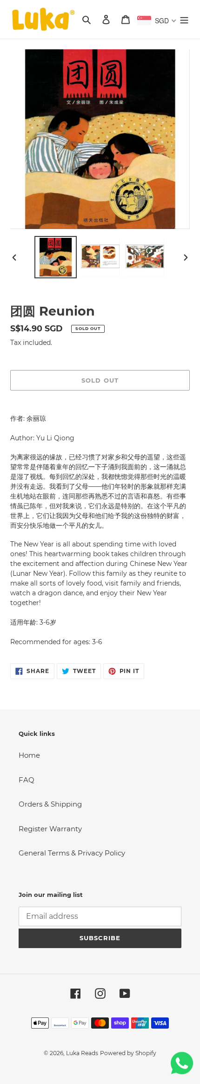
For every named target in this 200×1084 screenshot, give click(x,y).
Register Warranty (50, 828)
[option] (55, 257)
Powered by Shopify (128, 1053)
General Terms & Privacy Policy (72, 852)
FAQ (26, 779)
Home (29, 755)
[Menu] (184, 19)
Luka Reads (82, 1053)
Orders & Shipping (50, 804)
